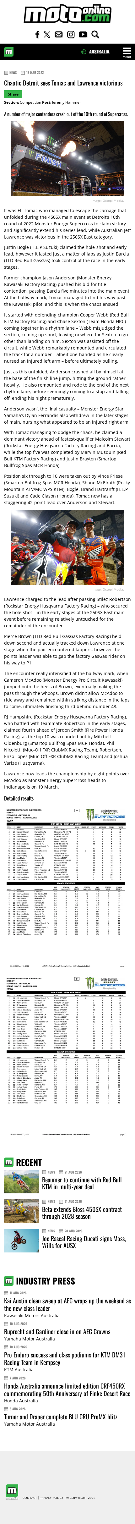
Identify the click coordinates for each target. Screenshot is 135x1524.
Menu (127, 56)
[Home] (67, 13)
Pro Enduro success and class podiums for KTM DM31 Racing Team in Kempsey (64, 1358)
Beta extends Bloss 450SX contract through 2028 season (82, 1212)
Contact (30, 1497)
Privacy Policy (51, 1497)
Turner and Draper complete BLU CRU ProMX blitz (60, 1416)
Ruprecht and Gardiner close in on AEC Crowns (57, 1331)
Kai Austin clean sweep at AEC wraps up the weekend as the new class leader (67, 1304)
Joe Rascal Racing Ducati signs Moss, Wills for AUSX (84, 1242)
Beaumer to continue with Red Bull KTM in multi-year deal (82, 1183)
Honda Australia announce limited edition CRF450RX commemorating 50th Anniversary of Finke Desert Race (67, 1389)
